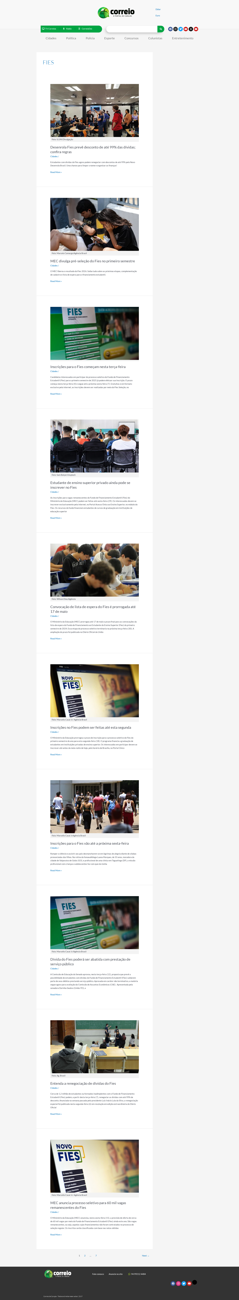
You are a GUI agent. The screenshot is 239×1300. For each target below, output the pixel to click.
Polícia (90, 38)
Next (145, 1255)
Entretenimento (182, 38)
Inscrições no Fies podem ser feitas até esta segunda (90, 727)
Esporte (109, 38)
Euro (158, 15)
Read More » (56, 171)
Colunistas (155, 38)
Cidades (51, 38)
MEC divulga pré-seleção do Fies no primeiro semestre (92, 261)
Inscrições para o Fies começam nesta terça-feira (88, 366)
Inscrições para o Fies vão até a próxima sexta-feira (89, 843)
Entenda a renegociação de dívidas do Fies (83, 1083)
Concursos (131, 38)
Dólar (158, 9)
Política (71, 38)
